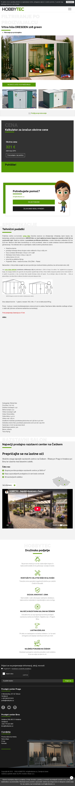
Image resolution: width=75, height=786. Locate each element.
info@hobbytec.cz (18, 197)
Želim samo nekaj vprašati (33, 209)
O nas (3, 741)
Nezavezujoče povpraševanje (19, 84)
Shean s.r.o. (31, 774)
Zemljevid (4, 696)
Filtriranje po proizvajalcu (13, 32)
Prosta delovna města (8, 737)
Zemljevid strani (43, 771)
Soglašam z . (17, 669)
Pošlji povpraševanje (39, 113)
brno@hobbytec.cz (7, 726)
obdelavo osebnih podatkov (21, 669)
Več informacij (7, 485)
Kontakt (4, 743)
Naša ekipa (5, 739)
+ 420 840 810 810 (7, 698)
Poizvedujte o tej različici (15, 155)
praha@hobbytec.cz (7, 700)
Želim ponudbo (34, 202)
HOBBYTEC (21, 771)
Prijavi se (68, 681)
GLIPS (19, 774)
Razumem (70, 2)
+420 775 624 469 (7, 724)
